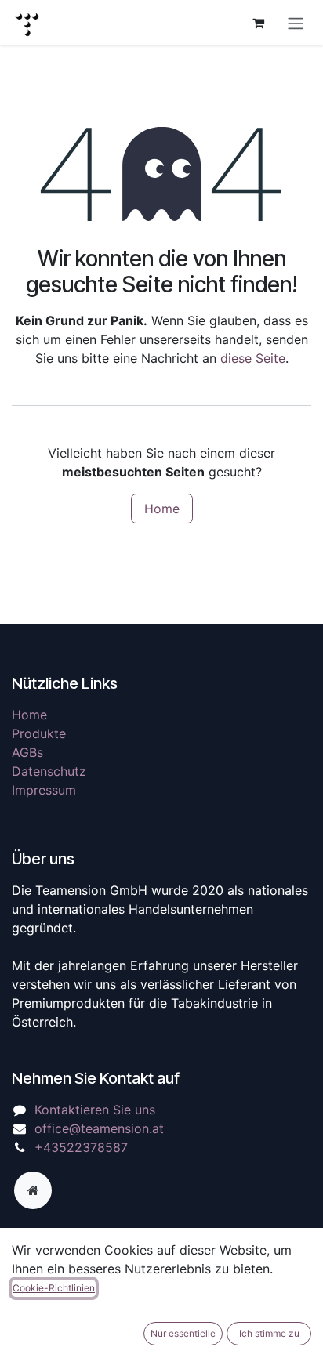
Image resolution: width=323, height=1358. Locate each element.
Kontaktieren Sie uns (94, 1109)
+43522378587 (81, 1147)
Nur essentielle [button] (183, 1333)
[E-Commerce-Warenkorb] (258, 22)
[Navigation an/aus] (295, 22)
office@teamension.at (99, 1128)
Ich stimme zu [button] (269, 1333)
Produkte (39, 733)
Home (162, 508)
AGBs (27, 752)
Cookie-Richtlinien (54, 1288)
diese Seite (252, 358)
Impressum (44, 790)
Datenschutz (49, 771)
